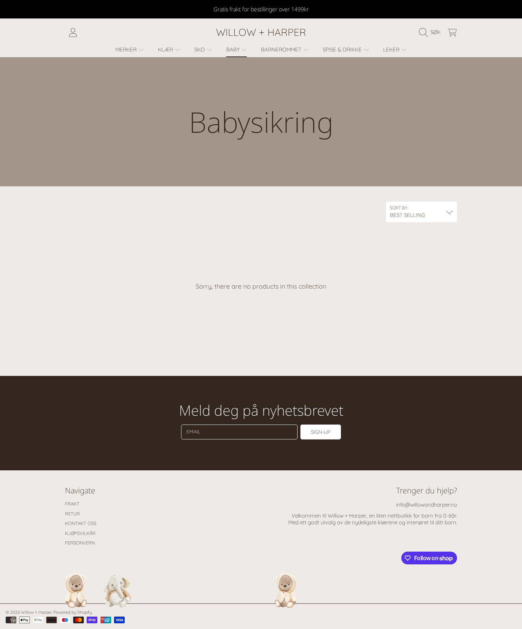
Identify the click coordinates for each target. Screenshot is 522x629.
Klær (166, 49)
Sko (200, 49)
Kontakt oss (80, 523)
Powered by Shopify (72, 612)
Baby (233, 49)
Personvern (80, 543)
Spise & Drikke (343, 49)
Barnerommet (282, 49)
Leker (392, 49)
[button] (431, 32)
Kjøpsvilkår (80, 533)
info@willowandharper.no (426, 504)
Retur (72, 513)
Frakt (72, 504)
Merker (126, 49)
